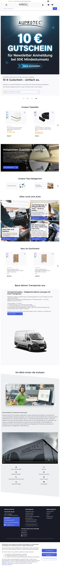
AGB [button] (47, 515)
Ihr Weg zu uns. (10, 525)
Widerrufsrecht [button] (29, 515)
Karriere (48, 513)
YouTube (25, 536)
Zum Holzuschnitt (8, 167)
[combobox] (49, 1)
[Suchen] (55, 8)
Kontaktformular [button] (29, 511)
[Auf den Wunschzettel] (25, 112)
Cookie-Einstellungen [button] (30, 521)
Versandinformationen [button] (31, 520)
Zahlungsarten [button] (29, 518)
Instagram (25, 534)
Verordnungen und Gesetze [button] (32, 516)
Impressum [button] (49, 518)
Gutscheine (24, 530)
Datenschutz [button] (49, 516)
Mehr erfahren (6, 239)
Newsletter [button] (24, 532)
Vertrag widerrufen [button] (31, 524)
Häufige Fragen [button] (29, 513)
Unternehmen (50, 511)
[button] (23, 98)
